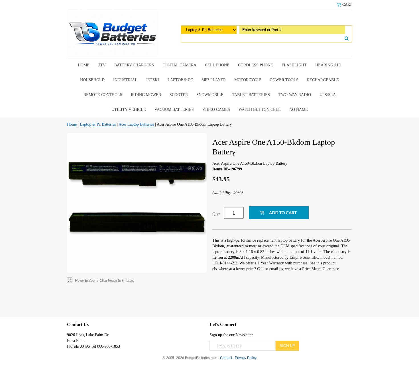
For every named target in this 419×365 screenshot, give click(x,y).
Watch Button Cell (260, 109)
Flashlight (294, 65)
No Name (298, 109)
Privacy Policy (246, 358)
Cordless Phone (255, 65)
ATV (102, 65)
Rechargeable (323, 80)
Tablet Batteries (251, 95)
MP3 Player (214, 80)
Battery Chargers (134, 65)
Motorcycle (248, 80)
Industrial (125, 80)
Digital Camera (179, 65)
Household (92, 80)
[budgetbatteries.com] (112, 33)
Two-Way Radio (294, 95)
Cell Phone (217, 65)
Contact (226, 358)
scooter (179, 95)
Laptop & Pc (180, 80)
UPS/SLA (328, 95)
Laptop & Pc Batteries (98, 124)
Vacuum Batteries (174, 109)
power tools (284, 80)
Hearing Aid (328, 65)
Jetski (152, 80)
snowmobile (209, 95)
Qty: (216, 213)
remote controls (103, 95)
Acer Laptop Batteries (136, 124)
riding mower (146, 95)
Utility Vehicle (128, 109)
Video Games (216, 109)
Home (84, 65)
